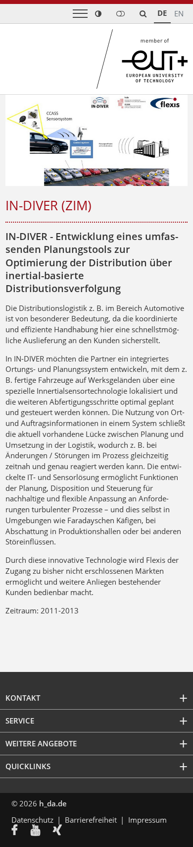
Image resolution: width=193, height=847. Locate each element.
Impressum (147, 820)
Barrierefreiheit (91, 820)
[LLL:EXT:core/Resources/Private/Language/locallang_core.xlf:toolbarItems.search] (143, 13)
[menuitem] (21, 831)
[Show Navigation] (80, 13)
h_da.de (53, 803)
